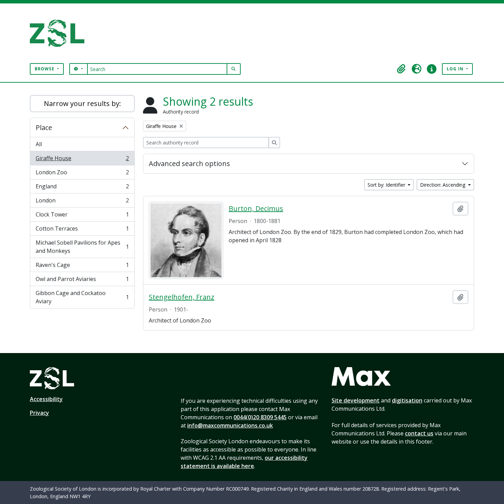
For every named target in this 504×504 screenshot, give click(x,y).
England (82, 188)
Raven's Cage (82, 266)
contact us (419, 433)
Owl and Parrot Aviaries (82, 280)
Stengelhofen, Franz (181, 297)
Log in (456, 69)
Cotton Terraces (82, 230)
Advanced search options (189, 163)
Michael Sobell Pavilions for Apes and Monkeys (82, 247)
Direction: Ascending (443, 184)
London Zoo (82, 173)
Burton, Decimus (256, 208)
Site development (356, 400)
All (39, 144)
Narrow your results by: (82, 103)
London (82, 202)
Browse (45, 69)
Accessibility (46, 399)
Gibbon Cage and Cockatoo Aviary (82, 297)
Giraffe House (82, 159)
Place (44, 127)
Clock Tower (82, 216)
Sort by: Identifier (387, 184)
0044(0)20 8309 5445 (260, 417)
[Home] (60, 33)
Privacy (39, 413)
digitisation (407, 400)
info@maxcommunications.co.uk (230, 425)
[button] (401, 69)
